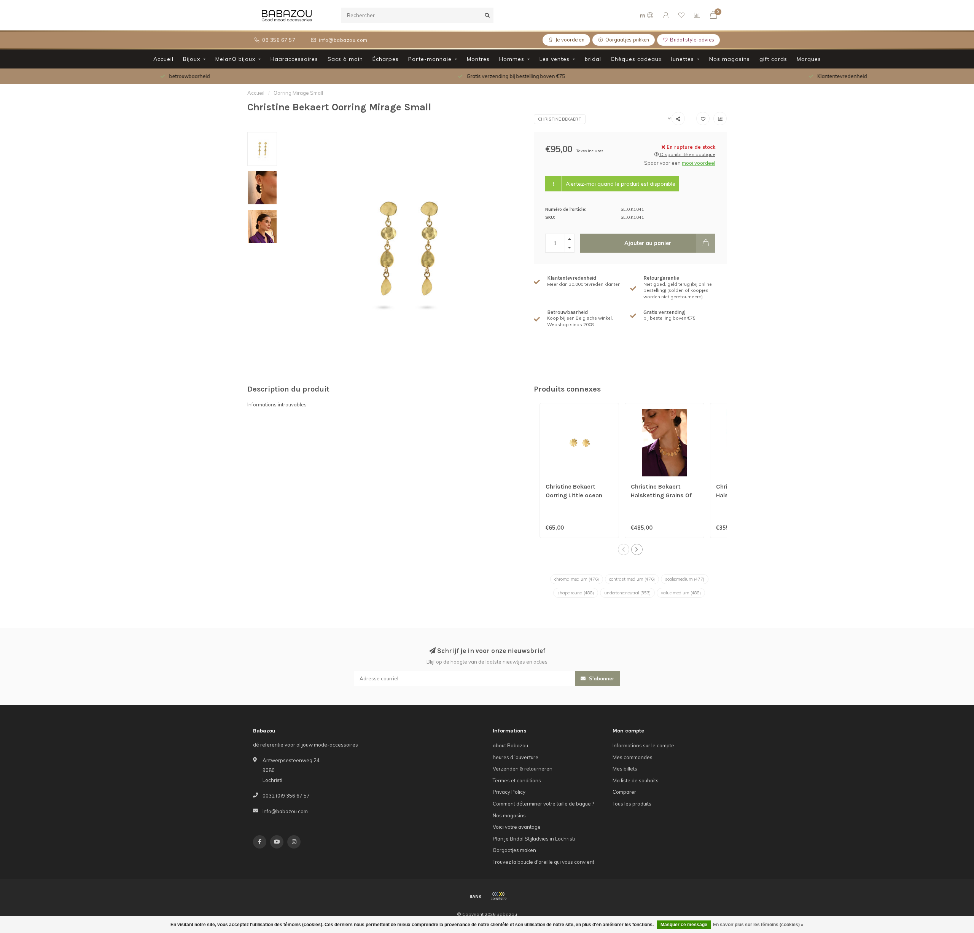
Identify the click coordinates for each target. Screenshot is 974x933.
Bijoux (191, 59)
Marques (809, 59)
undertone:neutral (627, 592)
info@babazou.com (285, 811)
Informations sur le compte (643, 745)
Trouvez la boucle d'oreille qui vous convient (543, 862)
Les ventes (555, 59)
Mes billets (625, 769)
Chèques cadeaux (636, 59)
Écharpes (385, 59)
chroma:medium (576, 579)
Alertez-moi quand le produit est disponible (620, 183)
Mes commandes (633, 757)
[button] (623, 549)
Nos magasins (729, 59)
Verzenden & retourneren (522, 769)
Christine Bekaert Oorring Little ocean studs (574, 495)
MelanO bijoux (235, 59)
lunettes (682, 59)
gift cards (773, 59)
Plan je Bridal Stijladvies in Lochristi (534, 839)
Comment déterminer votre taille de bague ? (543, 804)
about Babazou (510, 745)
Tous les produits (632, 804)
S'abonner (600, 678)
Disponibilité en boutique (687, 154)
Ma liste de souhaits (636, 780)
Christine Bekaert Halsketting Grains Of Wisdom (661, 495)
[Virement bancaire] (475, 896)
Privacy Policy (509, 792)
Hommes (511, 59)
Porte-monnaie (430, 59)
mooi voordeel (698, 163)
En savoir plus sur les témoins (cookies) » (758, 924)
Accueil (163, 59)
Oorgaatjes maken (514, 850)
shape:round (575, 592)
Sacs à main (345, 59)
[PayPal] (498, 896)
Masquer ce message (683, 924)
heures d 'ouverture (515, 757)
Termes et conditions (517, 780)
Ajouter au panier (647, 243)
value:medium (681, 592)
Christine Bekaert (559, 119)
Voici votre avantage (517, 827)
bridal (593, 59)
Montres (478, 59)
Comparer (624, 792)
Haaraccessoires (294, 59)
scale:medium (684, 579)
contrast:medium (632, 579)
